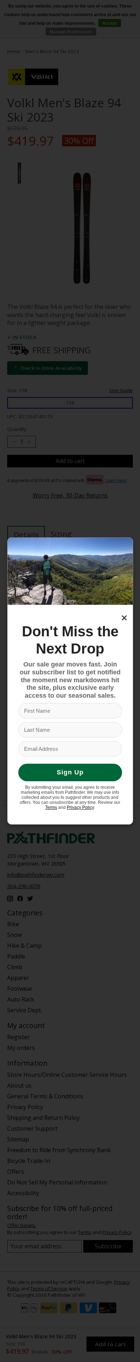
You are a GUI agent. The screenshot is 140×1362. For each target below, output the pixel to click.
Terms (51, 807)
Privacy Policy (80, 807)
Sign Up (70, 772)
